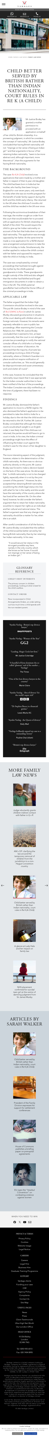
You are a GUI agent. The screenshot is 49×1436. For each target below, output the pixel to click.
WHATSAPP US (12, 16)
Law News (23, 57)
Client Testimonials (24, 1319)
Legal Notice (24, 1249)
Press (24, 1316)
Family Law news (34, 57)
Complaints (24, 1295)
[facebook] (14, 1222)
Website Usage (24, 1246)
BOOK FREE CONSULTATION (24, 10)
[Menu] (3, 4)
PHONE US (37, 16)
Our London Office (24, 1327)
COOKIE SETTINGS (17, 1433)
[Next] (46, 885)
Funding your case (24, 1284)
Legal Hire (24, 1264)
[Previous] (3, 885)
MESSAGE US (24, 16)
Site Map (25, 1302)
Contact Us (24, 1299)
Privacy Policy (24, 1238)
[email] (29, 1222)
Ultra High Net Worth (24, 1323)
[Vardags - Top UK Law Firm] (24, 6)
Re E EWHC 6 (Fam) (14, 311)
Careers (24, 1260)
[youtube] (24, 1222)
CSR (24, 1288)
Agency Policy (24, 1292)
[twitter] (19, 1222)
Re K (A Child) (18, 174)
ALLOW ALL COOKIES (30, 1433)
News (16, 57)
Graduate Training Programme (24, 1271)
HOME (10, 57)
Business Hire (24, 1267)
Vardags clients (24, 1281)
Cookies (24, 1242)
